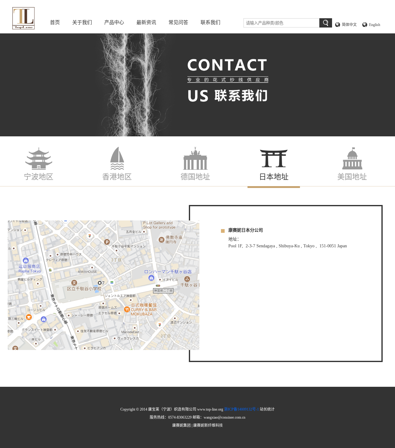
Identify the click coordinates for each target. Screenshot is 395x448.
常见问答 (178, 22)
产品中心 (114, 22)
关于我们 (82, 22)
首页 (55, 22)
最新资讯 (146, 22)
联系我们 (210, 22)
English (374, 25)
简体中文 (349, 25)
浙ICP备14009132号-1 (241, 409)
